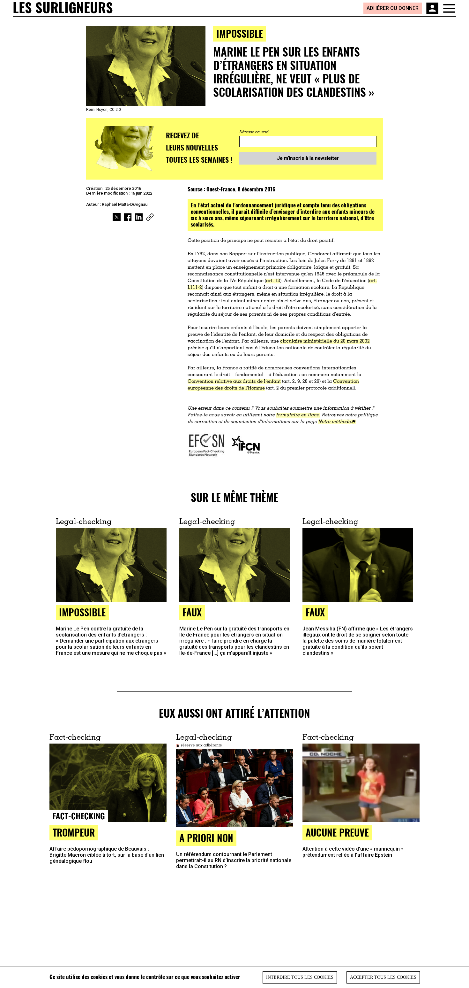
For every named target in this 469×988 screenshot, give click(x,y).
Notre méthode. (335, 422)
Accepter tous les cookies (383, 977)
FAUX (192, 612)
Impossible (239, 33)
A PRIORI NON (206, 837)
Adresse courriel (254, 132)
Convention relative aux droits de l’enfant (234, 381)
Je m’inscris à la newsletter (308, 158)
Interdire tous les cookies (299, 977)
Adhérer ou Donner (393, 8)
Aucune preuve (337, 832)
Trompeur (74, 832)
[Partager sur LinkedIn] (139, 217)
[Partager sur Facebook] (127, 217)
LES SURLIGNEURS (63, 8)
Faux (315, 612)
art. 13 (273, 281)
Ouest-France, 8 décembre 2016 (240, 189)
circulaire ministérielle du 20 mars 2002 (325, 341)
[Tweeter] (116, 217)
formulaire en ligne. (298, 415)
